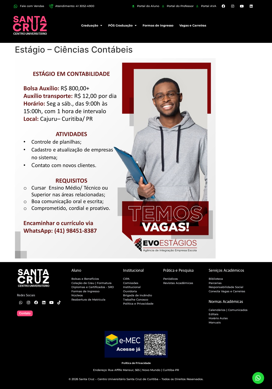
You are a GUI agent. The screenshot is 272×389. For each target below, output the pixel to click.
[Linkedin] (251, 6)
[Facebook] (223, 6)
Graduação (89, 25)
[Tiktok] (59, 302)
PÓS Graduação (120, 25)
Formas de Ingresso (158, 25)
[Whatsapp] (21, 302)
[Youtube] (242, 6)
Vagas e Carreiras (192, 25)
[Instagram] (233, 6)
